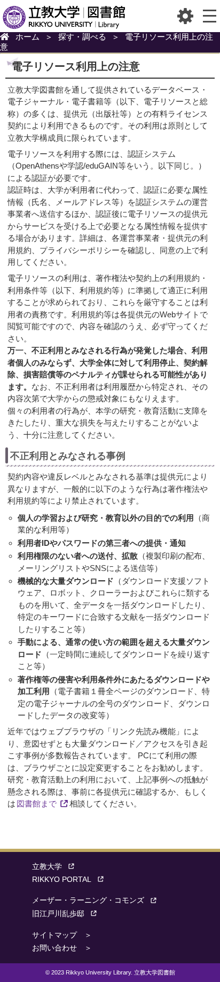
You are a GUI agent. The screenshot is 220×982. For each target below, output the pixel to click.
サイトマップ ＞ (62, 935)
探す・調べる (82, 36)
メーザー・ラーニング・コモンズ (88, 900)
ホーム (27, 36)
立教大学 (47, 867)
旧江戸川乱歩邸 (58, 914)
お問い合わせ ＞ (62, 948)
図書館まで (37, 803)
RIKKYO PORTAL (61, 880)
